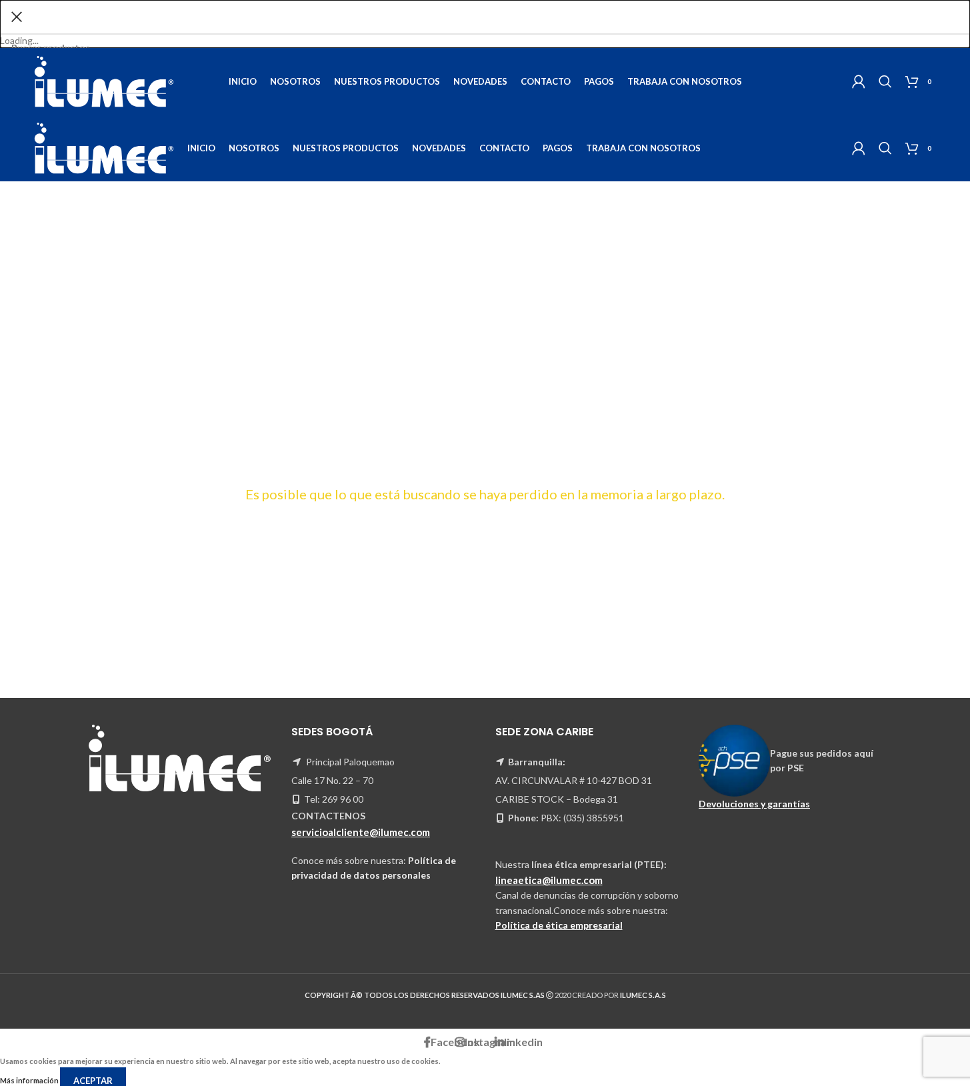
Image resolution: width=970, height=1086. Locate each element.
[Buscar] (885, 81)
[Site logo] (104, 80)
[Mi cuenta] (858, 81)
